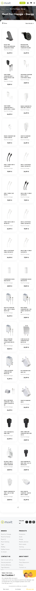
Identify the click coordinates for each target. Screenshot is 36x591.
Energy (21, 539)
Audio (20, 536)
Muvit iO (3, 539)
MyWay (3, 547)
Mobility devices (23, 541)
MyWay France (5, 549)
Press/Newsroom (24, 562)
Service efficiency (6, 565)
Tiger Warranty (5, 567)
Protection (22, 534)
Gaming (21, 547)
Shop (22, 2)
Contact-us (22, 567)
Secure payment (6, 562)
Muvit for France (5, 536)
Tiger (2, 544)
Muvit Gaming (5, 541)
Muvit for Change (6, 534)
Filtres (5, 23)
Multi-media (22, 544)
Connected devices (25, 549)
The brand (22, 560)
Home (2, 9)
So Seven (4, 552)
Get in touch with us (7, 560)
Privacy (21, 565)
